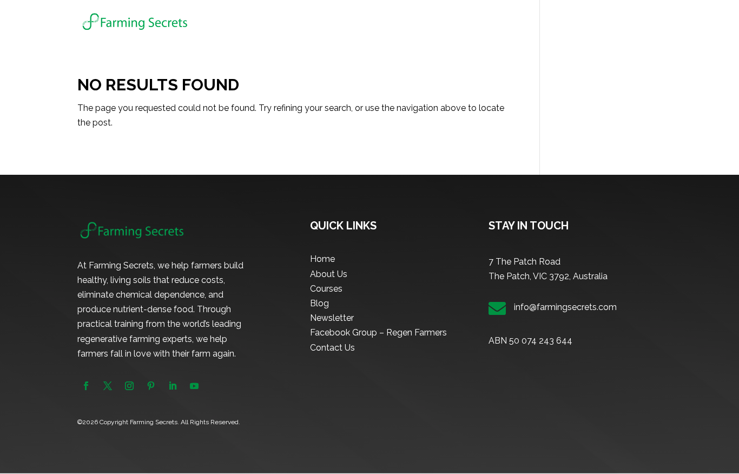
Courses (503, 22)
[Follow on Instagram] (129, 385)
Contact (646, 22)
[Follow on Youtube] (194, 385)
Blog (552, 22)
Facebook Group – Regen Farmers (378, 332)
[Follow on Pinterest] (151, 385)
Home (415, 22)
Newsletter (596, 22)
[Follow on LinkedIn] (172, 385)
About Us (457, 22)
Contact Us (332, 348)
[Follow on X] (107, 385)
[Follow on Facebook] (86, 385)
